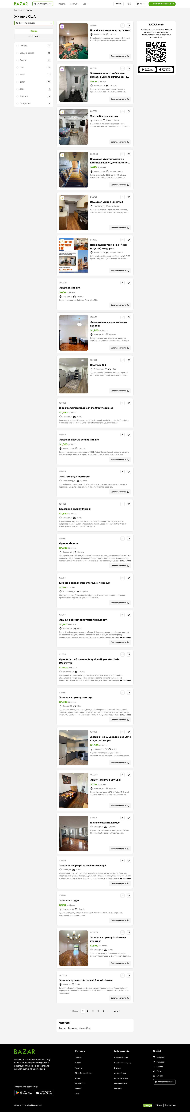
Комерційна (25, 103)
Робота (61, 3)
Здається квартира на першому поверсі (83, 865)
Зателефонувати (118, 56)
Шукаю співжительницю (105, 822)
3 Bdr (22, 74)
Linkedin (160, 1076)
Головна (18, 10)
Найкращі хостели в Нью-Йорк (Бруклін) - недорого (108, 246)
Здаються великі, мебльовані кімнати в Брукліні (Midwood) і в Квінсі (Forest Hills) (108, 77)
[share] (122, 25)
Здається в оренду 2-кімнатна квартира (108, 939)
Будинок (24, 96)
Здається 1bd (98, 364)
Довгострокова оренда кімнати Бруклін (108, 324)
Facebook (161, 1062)
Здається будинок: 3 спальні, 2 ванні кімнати (86, 980)
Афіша (77, 1078)
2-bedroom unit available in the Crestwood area (86, 407)
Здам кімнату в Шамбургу (74, 476)
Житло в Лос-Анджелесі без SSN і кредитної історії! (110, 738)
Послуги (74, 3)
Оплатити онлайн (165, 1082)
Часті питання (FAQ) (122, 1063)
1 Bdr (22, 67)
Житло (78, 1063)
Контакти (118, 1088)
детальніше (125, 561)
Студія (23, 60)
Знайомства (80, 1083)
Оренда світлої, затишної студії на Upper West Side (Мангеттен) (89, 661)
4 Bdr (22, 89)
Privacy (158, 1105)
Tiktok (159, 1071)
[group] (33, 33)
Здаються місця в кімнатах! (106, 201)
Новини (78, 1088)
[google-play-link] (23, 1092)
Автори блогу (120, 1073)
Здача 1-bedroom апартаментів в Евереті (83, 619)
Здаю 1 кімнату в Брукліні (105, 779)
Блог (77, 1094)
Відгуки (117, 1068)
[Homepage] (21, 3)
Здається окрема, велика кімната (79, 439)
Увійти (118, 4)
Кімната (23, 45)
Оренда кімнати (68, 543)
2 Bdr (22, 81)
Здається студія (69, 900)
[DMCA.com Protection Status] (147, 1105)
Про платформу (121, 1057)
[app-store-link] (44, 1092)
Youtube (160, 1066)
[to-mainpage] (24, 1051)
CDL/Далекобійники (84, 1073)
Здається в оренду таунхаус (76, 697)
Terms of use (170, 1105)
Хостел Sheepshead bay (104, 116)
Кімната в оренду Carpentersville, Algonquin (84, 582)
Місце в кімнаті (27, 53)
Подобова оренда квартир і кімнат (110, 30)
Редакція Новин (121, 1078)
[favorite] (129, 25)
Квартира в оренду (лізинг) (75, 508)
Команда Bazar (120, 1083)
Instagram (161, 1057)
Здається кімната (69, 287)
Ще (84, 3)
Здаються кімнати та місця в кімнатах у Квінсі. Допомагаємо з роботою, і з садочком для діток (109, 163)
